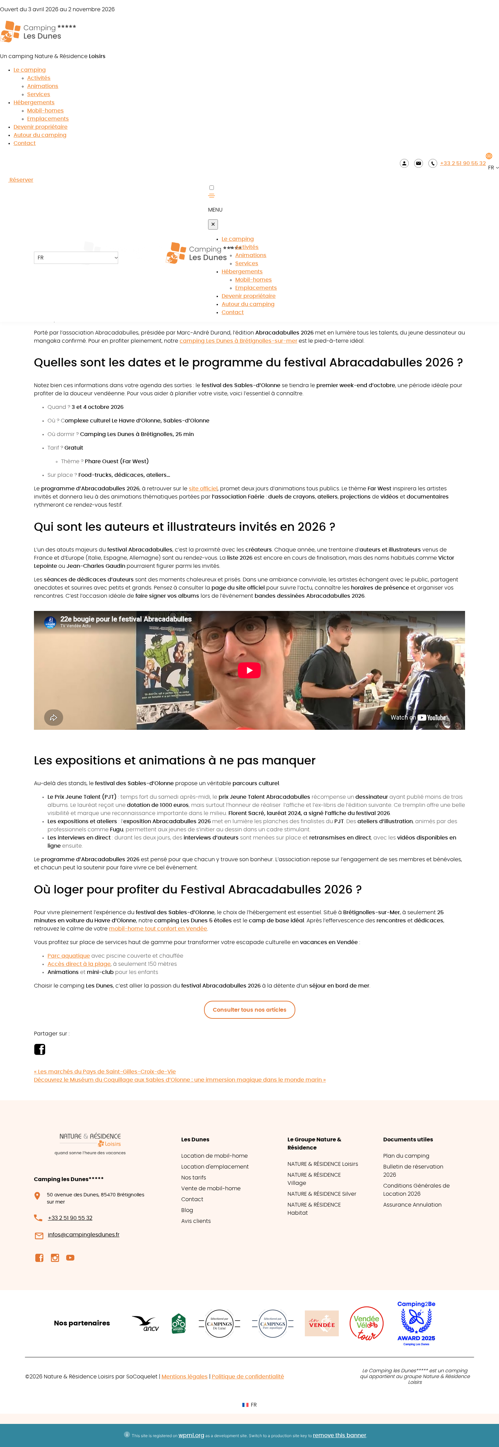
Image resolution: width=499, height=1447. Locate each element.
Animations (42, 86)
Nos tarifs (193, 1177)
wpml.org (191, 1435)
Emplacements (48, 119)
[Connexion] (404, 163)
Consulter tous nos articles (250, 1010)
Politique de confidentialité (248, 1376)
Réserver (20, 180)
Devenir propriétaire (41, 127)
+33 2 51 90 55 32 (463, 163)
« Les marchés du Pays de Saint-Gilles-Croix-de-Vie (105, 1071)
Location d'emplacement (215, 1167)
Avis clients (196, 1221)
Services (38, 94)
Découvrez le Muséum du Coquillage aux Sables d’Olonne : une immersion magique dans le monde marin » (180, 1080)
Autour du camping (40, 135)
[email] (418, 163)
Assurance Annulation (412, 1205)
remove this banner (339, 1435)
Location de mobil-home (214, 1156)
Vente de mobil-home (211, 1188)
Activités (39, 78)
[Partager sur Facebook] (39, 1053)
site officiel (203, 488)
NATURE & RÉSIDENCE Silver (322, 1194)
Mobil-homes (45, 110)
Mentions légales (185, 1376)
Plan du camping (406, 1156)
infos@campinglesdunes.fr (83, 1234)
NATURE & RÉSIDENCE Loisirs (323, 1164)
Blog (187, 1210)
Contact (25, 143)
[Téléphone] (433, 163)
